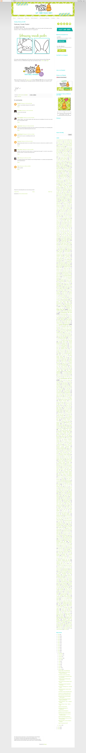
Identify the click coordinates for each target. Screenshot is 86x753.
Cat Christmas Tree (66, 217)
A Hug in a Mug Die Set (62, 143)
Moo (63, 405)
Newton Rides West (63, 426)
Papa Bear (58, 485)
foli (58, 305)
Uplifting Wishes (63, 605)
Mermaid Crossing (62, 400)
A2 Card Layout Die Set (62, 145)
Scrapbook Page (59, 522)
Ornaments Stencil (61, 483)
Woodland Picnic (59, 626)
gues (57, 324)
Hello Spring (68, 349)
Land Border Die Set (66, 378)
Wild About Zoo (69, 614)
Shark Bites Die (65, 533)
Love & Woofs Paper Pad (66, 387)
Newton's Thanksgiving (67, 475)
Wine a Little (68, 615)
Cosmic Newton (67, 250)
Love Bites (67, 388)
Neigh (59, 412)
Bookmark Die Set (66, 196)
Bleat (69, 191)
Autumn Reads (65, 160)
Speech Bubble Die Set (63, 559)
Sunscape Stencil (62, 583)
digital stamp (66, 268)
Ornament (58, 480)
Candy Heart (58, 208)
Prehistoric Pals (59, 505)
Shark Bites (58, 533)
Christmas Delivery (64, 226)
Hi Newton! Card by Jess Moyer (64, 674)
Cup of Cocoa (67, 255)
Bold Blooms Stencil (61, 195)
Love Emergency (68, 389)
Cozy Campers (59, 252)
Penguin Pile (63, 492)
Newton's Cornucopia (63, 443)
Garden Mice (62, 318)
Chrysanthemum (59, 237)
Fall (58, 281)
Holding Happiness (68, 353)
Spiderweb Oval (67, 561)
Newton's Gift (65, 450)
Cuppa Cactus (59, 258)
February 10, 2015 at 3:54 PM (28, 149)
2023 (59, 639)
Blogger (45, 744)
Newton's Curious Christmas (62, 446)
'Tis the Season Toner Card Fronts (62, 139)
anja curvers (19, 149)
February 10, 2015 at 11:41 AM (26, 141)
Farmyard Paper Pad (61, 290)
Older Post (50, 191)
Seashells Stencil (66, 525)
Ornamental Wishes (68, 481)
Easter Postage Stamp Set (66, 274)
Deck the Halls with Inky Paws (63, 264)
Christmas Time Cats (66, 232)
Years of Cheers (59, 629)
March (60, 667)
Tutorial (59, 604)
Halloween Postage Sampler (67, 329)
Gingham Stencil (59, 323)
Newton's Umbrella (69, 476)
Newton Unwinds (66, 427)
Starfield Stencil (60, 577)
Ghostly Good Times (66, 320)
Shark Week (62, 534)
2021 (59, 642)
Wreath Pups (65, 628)
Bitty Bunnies (65, 190)
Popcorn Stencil (68, 502)
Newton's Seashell (63, 469)
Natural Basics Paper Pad (66, 409)
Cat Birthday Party (66, 216)
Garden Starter (69, 318)
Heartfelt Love (64, 346)
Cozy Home (66, 252)
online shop (29, 79)
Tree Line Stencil (64, 597)
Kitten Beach (58, 376)
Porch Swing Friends (60, 503)
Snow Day (66, 549)
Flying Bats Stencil (68, 304)
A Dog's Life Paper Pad (68, 142)
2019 (59, 645)
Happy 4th (58, 333)
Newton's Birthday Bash (63, 431)
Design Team (20, 18)
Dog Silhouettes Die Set (64, 272)
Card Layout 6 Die (62, 211)
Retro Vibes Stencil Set (67, 519)
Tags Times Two (65, 587)
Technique (61, 588)
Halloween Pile (58, 329)
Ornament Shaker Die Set (65, 480)
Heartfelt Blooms (62, 341)
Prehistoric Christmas (67, 504)
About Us (27, 18)
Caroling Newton (63, 215)
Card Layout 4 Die (63, 210)
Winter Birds (65, 622)
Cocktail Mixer (63, 241)
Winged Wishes (59, 616)
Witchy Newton (60, 624)
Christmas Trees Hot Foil (61, 235)
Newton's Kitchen (59, 455)
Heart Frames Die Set (67, 340)
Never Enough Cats (61, 413)
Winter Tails (63, 623)
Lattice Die (62, 380)
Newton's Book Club (60, 437)
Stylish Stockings (64, 579)
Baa (64, 161)
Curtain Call (66, 258)
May (59, 664)
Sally (18, 157)
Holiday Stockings (65, 363)
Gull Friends (58, 325)
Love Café (61, 389)
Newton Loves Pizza (66, 423)
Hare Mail (69, 338)
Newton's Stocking (59, 471)
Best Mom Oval (63, 177)
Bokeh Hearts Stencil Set (60, 194)
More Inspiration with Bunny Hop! (64, 694)
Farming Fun (62, 289)
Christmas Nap (67, 228)
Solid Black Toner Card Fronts (67, 558)
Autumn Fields (65, 154)
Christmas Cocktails (63, 225)
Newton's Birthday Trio (68, 434)
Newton (69, 414)
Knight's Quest (60, 377)
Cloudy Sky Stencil (66, 240)
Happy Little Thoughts (62, 337)
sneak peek (19, 96)
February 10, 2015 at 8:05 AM (26, 103)
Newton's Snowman (66, 470)
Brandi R (19, 103)
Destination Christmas (67, 267)
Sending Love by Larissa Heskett (64, 712)
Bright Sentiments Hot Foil (63, 199)
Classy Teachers (64, 239)
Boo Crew (68, 195)
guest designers (64, 324)
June (60, 662)
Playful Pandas (59, 501)
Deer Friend (60, 266)
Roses (62, 520)
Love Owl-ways (67, 390)
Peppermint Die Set (61, 493)
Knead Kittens (64, 376)
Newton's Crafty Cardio (68, 444)
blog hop (65, 192)
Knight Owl (70, 376)
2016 (59, 650)
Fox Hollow (62, 306)
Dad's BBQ (63, 259)
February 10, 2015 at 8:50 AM (27, 110)
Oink (63, 478)
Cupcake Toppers (59, 257)
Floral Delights (61, 300)
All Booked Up (68, 149)
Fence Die (58, 291)
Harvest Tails (65, 339)
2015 (59, 652)
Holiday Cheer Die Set (63, 354)
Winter (61, 622)
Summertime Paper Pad (65, 581)
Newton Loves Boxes (66, 421)
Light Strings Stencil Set (64, 382)
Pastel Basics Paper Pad (63, 487)
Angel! (47, 60)
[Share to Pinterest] (35, 95)
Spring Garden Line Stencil (62, 571)
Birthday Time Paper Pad (67, 187)
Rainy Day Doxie (68, 516)
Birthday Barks (67, 179)
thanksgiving (61, 590)
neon (62, 412)
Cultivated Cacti (59, 255)
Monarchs (58, 405)
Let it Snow (65, 381)
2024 (59, 637)
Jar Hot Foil (65, 373)
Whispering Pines (59, 614)
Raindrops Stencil (59, 516)
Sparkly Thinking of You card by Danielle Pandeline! (64, 673)
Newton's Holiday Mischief (65, 454)
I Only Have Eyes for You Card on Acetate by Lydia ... (64, 714)
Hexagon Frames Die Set (60, 350)
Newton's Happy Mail (60, 452)
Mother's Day (60, 406)
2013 (59, 728)
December (61, 653)
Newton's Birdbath (62, 429)
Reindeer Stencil (66, 517)
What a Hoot (67, 613)
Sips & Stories (58, 537)
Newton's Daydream (60, 447)
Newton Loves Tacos (60, 424)
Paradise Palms (59, 486)
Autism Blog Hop (65, 152)
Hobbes (62, 353)
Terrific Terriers (67, 588)
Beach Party (62, 170)
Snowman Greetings (63, 556)
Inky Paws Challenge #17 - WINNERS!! (63, 709)
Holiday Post (70, 361)
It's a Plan (63, 372)
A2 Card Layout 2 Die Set (67, 144)
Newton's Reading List (60, 468)
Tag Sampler (58, 587)
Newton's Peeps (69, 461)
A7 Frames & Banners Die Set (64, 146)
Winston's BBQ (63, 618)
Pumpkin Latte (61, 507)
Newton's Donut (69, 447)
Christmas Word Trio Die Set (66, 236)
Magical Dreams (59, 396)
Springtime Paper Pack (60, 575)
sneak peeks (61, 548)
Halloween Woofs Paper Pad (65, 331)
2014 (59, 727)
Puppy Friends (68, 508)
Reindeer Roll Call (59, 517)
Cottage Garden (59, 251)
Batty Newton (58, 168)
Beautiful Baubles (69, 170)
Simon (43, 60)
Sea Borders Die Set (61, 524)
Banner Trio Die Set (60, 165)
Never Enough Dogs (68, 413)
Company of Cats (62, 248)
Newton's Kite (65, 455)
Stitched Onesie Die (63, 578)
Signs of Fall (58, 535)
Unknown (19, 141)
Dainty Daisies (59, 260)
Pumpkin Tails (62, 508)
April (59, 666)
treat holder (58, 597)
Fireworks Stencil (62, 296)
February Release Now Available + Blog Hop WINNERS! (64, 699)
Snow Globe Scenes (68, 550)
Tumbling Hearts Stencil (67, 603)
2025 (59, 636)
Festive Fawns (65, 291)
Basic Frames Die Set (62, 166)
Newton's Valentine (61, 477)
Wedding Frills (58, 612)
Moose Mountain (69, 405)
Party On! (66, 486)
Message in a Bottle (60, 403)
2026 (59, 634)
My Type (66, 408)
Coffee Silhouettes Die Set (66, 247)
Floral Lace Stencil (61, 301)
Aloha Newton (59, 150)
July (59, 661)
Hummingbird (64, 369)
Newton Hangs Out (64, 420)
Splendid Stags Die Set (61, 563)
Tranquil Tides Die (67, 596)
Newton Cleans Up (69, 415)
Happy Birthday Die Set (64, 333)
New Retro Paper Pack (62, 414)
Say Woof (60, 521)
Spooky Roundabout (68, 565)
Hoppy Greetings (64, 366)
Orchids (63, 479)
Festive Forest (64, 292)
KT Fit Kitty (19, 110)
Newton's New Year (62, 461)
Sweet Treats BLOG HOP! (63, 723)
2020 (59, 644)
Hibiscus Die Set (69, 350)
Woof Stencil (66, 627)
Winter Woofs (69, 623)
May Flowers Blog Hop (64, 398)
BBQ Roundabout (66, 168)
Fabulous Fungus (69, 280)
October (60, 656)
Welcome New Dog (59, 613)
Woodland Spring (68, 626)
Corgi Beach (69, 249)
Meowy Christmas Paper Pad (66, 399)
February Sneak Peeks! (62, 706)
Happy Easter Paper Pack (66, 334)
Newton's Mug (69, 459)
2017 (59, 648)
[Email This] (30, 95)
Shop (58, 18)
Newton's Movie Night (60, 459)
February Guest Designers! (63, 710)
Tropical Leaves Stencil (67, 602)
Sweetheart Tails (67, 586)
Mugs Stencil (58, 407)
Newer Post (16, 191)
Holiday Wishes (63, 364)
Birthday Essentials (60, 181)
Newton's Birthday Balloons (66, 430)
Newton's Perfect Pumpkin (63, 462)
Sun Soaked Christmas (60, 582)
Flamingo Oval (61, 298)
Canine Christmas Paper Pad (61, 209)
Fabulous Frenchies (60, 280)
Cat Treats (58, 219)
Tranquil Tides (59, 596)
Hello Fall (62, 349)
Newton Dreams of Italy (62, 416)
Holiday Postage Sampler (62, 362)
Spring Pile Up (69, 572)
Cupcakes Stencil (67, 257)
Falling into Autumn (60, 284)
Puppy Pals (65, 509)
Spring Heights (63, 572)
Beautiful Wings (63, 175)
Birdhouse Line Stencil (64, 178)
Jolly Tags (70, 373)
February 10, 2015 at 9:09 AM (28, 117)
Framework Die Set (66, 312)
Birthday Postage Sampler (61, 186)
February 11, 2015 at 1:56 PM (25, 166)
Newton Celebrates (60, 415)
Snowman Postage (63, 557)
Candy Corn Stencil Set (67, 207)
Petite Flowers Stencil (64, 494)
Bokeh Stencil (69, 194)
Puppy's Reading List (64, 512)
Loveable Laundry (66, 391)
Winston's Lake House (60, 621)
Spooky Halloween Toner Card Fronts (66, 564)
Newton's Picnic (69, 463)
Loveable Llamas (59, 392)
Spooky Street (65, 569)
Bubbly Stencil (64, 200)
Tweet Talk (65, 604)
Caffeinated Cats (66, 203)
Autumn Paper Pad (63, 159)
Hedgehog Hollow (64, 348)
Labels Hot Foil (66, 377)
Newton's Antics (68, 428)
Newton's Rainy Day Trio (66, 467)
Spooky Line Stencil (60, 565)
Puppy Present (64, 510)
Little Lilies (58, 383)
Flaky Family (64, 297)
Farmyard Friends (69, 289)
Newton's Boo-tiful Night (65, 436)
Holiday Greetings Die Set (61, 357)
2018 (59, 647)
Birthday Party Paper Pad (64, 185)
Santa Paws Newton (68, 520)
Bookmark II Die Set (60, 198)
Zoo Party (65, 629)
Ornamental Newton (59, 481)
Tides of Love (60, 591)
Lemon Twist (58, 381)
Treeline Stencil (63, 598)
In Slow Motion (59, 370)
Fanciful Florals (67, 287)
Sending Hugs (61, 527)
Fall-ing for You (67, 283)
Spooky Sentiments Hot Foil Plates (64, 566)
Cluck (57, 241)
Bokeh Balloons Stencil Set (66, 193)
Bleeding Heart (58, 192)
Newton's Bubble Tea (64, 438)
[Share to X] (33, 95)
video (57, 608)
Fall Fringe (67, 281)
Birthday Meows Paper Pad (62, 183)
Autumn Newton (64, 158)
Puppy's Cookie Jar (65, 511)
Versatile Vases (67, 607)
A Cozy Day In (60, 142)
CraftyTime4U (20, 134)
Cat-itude (62, 219)
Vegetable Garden (59, 607)
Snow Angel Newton (67, 548)
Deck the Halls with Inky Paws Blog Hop (64, 265)
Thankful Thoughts (59, 589)
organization (69, 479)
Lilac (70, 382)
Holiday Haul (66, 358)
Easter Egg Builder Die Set (66, 273)
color (57, 248)
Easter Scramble (59, 275)
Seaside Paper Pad (59, 526)
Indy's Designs (20, 117)
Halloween (64, 325)
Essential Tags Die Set (66, 276)
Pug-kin (70, 505)
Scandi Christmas (67, 521)
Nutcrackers (58, 478)
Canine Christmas (66, 208)
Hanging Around (59, 332)
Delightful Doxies (67, 266)
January (60, 725)
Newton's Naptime (61, 460)
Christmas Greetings (67, 227)
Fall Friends (62, 281)
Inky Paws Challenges (44, 18)
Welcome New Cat (67, 612)
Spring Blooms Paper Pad (67, 570)
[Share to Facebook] (34, 95)
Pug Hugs (66, 505)
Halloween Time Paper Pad (62, 330)
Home (14, 18)
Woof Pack (60, 627)
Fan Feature (60, 287)
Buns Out (65, 202)
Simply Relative (65, 535)
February (60, 669)
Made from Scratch (66, 395)
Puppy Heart (58, 509)
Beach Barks (66, 169)
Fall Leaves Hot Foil (65, 282)
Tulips (59, 603)
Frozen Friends (64, 317)
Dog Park (57, 272)
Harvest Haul (58, 339)
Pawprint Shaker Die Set (61, 491)
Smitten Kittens (62, 547)
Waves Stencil (67, 611)
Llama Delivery (65, 383)
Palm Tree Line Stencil (67, 484)
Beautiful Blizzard (61, 171)
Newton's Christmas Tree (60, 442)
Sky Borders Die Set (67, 537)
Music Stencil (59, 408)
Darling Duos (69, 261)
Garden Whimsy (61, 319)
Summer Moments (64, 580)
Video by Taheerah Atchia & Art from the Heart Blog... (64, 719)
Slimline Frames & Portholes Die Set (64, 541)
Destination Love (59, 268)
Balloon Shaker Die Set (62, 162)
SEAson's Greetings (68, 526)
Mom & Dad (68, 404)
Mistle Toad (62, 404)
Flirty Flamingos (65, 299)
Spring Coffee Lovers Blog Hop (64, 670)
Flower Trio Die (59, 304)
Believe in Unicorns (64, 176)
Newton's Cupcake (67, 445)
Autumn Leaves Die (68, 155)
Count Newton (67, 251)
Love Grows (58, 390)
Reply (18, 106)
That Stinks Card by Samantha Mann (65, 691)
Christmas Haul (59, 228)
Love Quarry (58, 391)
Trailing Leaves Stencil (65, 595)
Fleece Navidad (68, 298)
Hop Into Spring (65, 365)
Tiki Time (65, 591)
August (60, 659)
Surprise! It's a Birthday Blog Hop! (64, 693)
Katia (18, 166)
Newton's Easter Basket (62, 448)
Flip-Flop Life (58, 299)
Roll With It (58, 520)
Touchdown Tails (63, 594)
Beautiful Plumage (64, 174)
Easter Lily (58, 274)
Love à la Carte (59, 388)
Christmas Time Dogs (60, 233)
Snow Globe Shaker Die (63, 551)
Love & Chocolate (65, 384)
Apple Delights (66, 150)
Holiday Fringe (67, 356)
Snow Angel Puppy (59, 549)
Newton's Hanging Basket (66, 451)
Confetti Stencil (62, 249)
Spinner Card (68, 562)
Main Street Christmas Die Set (62, 397)
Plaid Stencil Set (67, 500)
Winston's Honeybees (66, 620)
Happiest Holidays (68, 332)
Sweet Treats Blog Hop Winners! (64, 716)
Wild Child (61, 615)
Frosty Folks (65, 316)
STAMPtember (69, 575)
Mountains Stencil (67, 406)
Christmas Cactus (64, 224)
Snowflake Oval (64, 555)
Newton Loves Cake (60, 422)
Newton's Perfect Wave (60, 463)
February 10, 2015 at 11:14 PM (25, 157)
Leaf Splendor (68, 380)
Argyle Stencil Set (64, 151)
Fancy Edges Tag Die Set (61, 288)
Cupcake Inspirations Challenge (63, 256)
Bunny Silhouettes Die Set (64, 201)
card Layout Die (61, 212)
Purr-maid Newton (65, 513)
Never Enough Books (68, 412)
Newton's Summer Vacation (66, 472)
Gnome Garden (67, 323)
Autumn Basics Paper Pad (65, 153)
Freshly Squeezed (64, 315)
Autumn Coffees (59, 154)
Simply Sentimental (66, 536)
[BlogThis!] (31, 95)
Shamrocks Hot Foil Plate (66, 532)
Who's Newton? (34, 18)
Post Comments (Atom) (23, 193)
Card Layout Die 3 (69, 212)
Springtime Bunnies (66, 574)
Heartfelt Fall (64, 344)
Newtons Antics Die (68, 477)
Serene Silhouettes (64, 529)
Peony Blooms (69, 492)
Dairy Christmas (66, 260)
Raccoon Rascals (67, 515)
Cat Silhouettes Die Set (66, 218)
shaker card (58, 532)
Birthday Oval (62, 184)
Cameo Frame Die (67, 204)
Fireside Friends (63, 295)
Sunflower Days (69, 582)
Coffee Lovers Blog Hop (65, 244)
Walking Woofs (64, 610)
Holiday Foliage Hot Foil (64, 355)
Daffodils (68, 259)
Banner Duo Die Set (65, 163)
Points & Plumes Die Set (60, 502)
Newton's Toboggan (61, 476)
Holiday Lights (63, 361)
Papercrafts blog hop (66, 485)
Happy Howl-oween (68, 336)
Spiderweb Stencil (59, 562)
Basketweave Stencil (66, 167)
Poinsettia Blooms (66, 501)
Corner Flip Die (60, 250)
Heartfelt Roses (64, 347)
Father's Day (69, 290)
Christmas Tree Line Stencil (66, 234)
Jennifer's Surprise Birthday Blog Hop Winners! (64, 679)
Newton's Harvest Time (64, 453)
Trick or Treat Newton (64, 599)
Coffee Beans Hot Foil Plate (63, 242)
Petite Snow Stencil (64, 496)
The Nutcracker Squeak (68, 590)
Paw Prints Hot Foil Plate (64, 488)
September (61, 658)
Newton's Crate (60, 445)
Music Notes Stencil (67, 407)
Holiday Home (64, 360)
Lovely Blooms (67, 392)
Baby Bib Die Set (69, 161)
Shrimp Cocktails (68, 534)
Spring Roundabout (62, 573)
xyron (70, 628)
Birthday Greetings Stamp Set (67, 182)
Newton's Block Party (62, 435)
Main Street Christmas (68, 396)
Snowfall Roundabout (60, 554)
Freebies (53, 18)
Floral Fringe (67, 300)
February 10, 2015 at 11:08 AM (28, 134)
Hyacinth (69, 369)
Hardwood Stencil (62, 338)
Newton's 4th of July (60, 428)
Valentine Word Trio (67, 606)
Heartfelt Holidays (63, 345)
